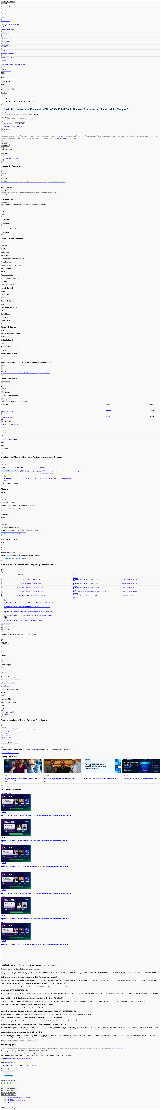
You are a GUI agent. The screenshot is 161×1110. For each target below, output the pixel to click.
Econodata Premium (30, 1065)
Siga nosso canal (6, 793)
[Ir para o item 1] (1, 871)
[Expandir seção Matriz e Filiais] (2, 461)
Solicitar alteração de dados (23, 1058)
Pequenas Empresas (6, 38)
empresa (4, 972)
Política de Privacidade (7, 1105)
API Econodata (5, 33)
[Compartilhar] (2, 151)
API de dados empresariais (60, 138)
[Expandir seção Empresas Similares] (2, 568)
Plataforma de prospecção (7, 29)
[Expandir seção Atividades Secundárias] (2, 366)
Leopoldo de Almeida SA (7, 439)
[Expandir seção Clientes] (2, 496)
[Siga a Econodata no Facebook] (8, 1085)
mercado (33, 749)
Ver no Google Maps (6, 712)
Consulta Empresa (5, 21)
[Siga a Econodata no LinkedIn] (5, 1085)
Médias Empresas (5, 41)
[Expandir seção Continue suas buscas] (2, 724)
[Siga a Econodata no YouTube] (11, 1085)
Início (5, 98)
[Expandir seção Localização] (2, 668)
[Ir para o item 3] (4, 871)
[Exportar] (2, 155)
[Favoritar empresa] (2, 148)
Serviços (3, 50)
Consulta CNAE (5, 17)
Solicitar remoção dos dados (8, 1058)
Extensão (3, 10)
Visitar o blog (4, 785)
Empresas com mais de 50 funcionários (14, 1100)
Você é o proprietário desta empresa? (12, 126)
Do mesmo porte (6, 737)
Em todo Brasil (6, 735)
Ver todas (16, 24)
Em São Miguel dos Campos (10, 731)
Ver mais (3, 143)
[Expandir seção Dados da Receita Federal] (2, 242)
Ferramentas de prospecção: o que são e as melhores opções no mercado (101, 779)
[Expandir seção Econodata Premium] (2, 747)
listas (14, 729)
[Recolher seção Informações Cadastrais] (2, 170)
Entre (2, 66)
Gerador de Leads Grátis (7, 6)
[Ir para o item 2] (2, 871)
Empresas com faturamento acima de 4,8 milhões (17, 1097)
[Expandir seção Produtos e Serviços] (2, 546)
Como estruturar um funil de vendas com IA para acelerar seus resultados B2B (140, 779)
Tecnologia (4, 60)
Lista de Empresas (5, 14)
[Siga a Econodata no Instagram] (2, 1085)
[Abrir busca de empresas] (2, 75)
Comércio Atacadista (6, 57)
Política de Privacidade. (116, 1048)
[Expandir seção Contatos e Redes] (2, 639)
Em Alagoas (5, 733)
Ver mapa (3, 714)
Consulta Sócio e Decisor (7, 24)
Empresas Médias (8, 1099)
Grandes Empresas (6, 45)
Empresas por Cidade (9, 1102)
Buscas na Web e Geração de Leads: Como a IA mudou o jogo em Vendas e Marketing (22, 779)
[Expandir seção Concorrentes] (2, 521)
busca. (34, 729)
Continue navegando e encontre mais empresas (13, 1040)
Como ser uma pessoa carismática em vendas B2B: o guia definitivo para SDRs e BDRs (59, 779)
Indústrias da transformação (8, 53)
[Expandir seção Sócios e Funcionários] (2, 385)
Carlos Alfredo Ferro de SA (8, 424)
